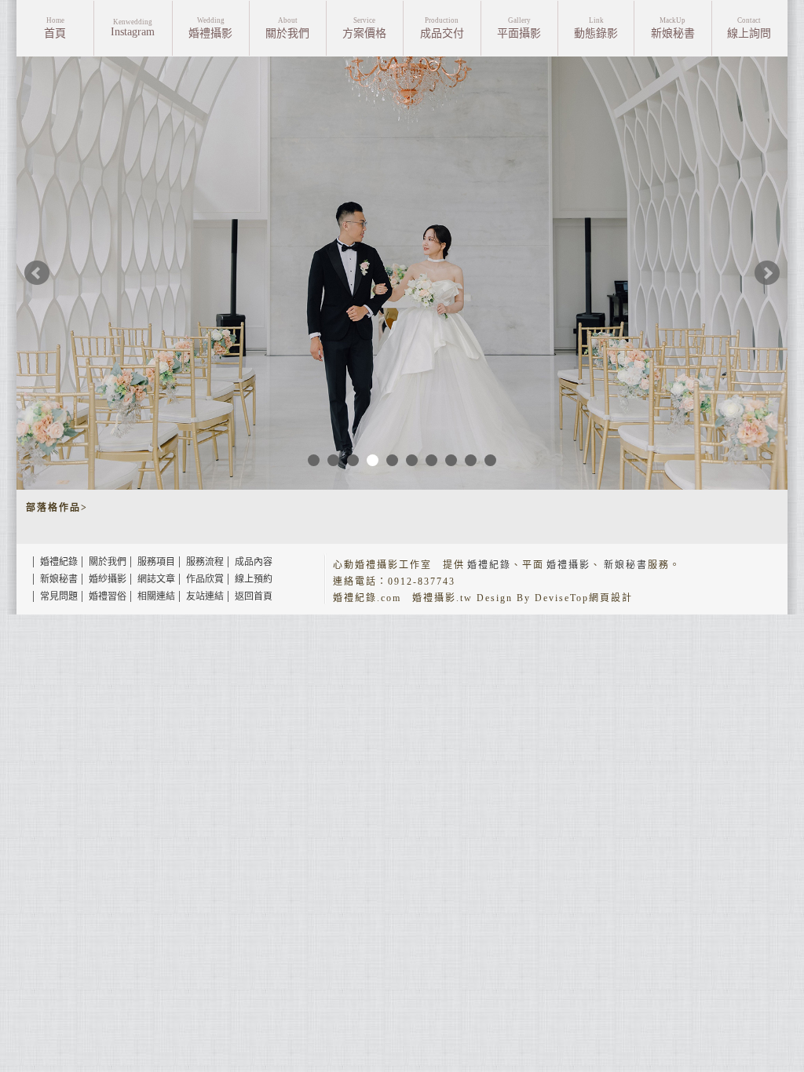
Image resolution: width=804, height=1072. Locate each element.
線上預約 (253, 579)
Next (767, 273)
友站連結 (205, 596)
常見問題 (59, 596)
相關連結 (156, 596)
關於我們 (107, 561)
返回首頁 (253, 596)
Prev (36, 273)
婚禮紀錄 (59, 561)
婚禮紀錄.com (367, 598)
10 (490, 460)
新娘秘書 (59, 579)
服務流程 (205, 561)
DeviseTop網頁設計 (584, 598)
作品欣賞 (205, 579)
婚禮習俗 (107, 596)
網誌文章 (156, 579)
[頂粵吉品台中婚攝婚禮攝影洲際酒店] (402, 273)
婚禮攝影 (568, 565)
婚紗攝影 (107, 579)
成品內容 (253, 561)
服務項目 (156, 561)
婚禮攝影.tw (442, 598)
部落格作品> (57, 507)
